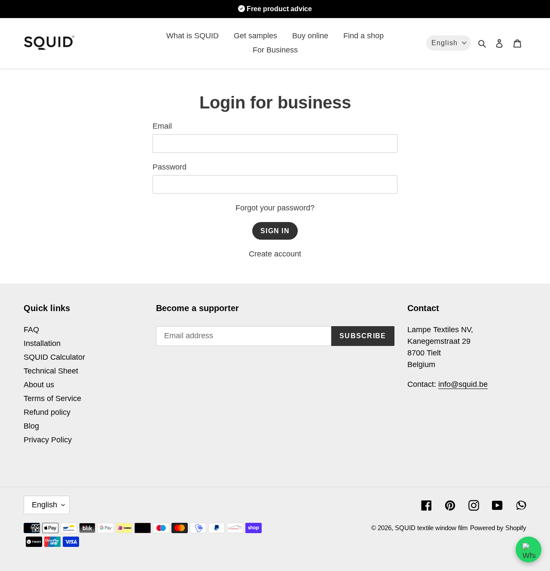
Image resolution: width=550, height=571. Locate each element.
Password (169, 167)
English (44, 504)
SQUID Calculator (54, 357)
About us (39, 384)
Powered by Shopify (498, 527)
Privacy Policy (48, 439)
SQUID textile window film (431, 527)
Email (162, 126)
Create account (275, 254)
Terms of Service (52, 398)
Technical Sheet (51, 371)
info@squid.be (463, 384)
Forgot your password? (275, 208)
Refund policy (47, 412)
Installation (42, 343)
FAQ (31, 329)
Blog (31, 426)
